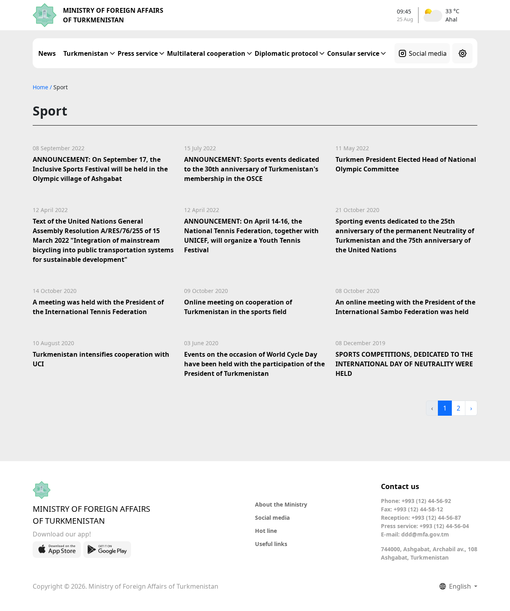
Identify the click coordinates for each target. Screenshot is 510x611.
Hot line (266, 530)
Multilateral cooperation (206, 53)
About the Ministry (281, 504)
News (47, 53)
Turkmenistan (85, 53)
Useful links (271, 544)
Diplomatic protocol (286, 53)
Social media (428, 53)
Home (41, 87)
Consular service (353, 53)
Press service (138, 53)
